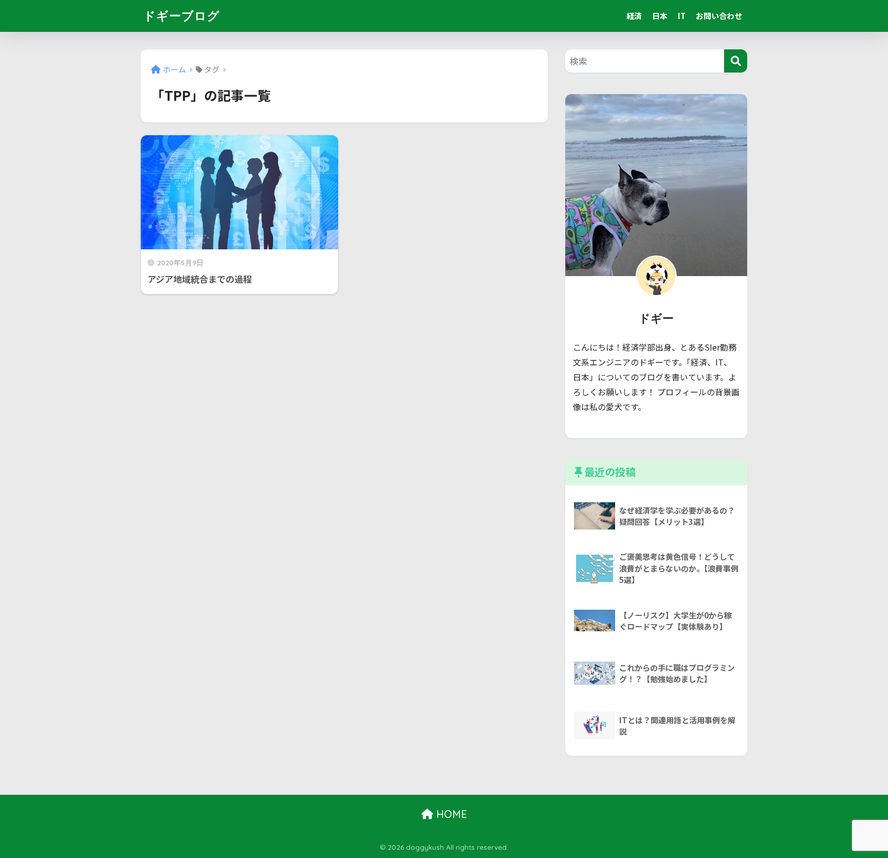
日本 (660, 15)
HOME (450, 814)
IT (682, 15)
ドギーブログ (181, 15)
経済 (634, 15)
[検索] (735, 60)
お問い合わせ (719, 15)
